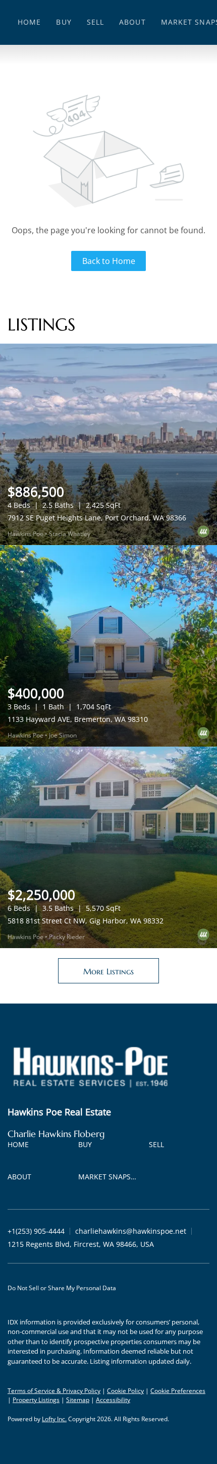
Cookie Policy (125, 1390)
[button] (21, 1146)
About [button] (132, 22)
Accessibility (113, 1399)
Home (29, 22)
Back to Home (108, 261)
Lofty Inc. (54, 1419)
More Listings (108, 971)
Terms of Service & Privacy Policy (54, 1390)
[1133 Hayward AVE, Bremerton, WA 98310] (108, 646)
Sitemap (77, 1399)
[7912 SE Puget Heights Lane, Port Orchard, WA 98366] (108, 444)
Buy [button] (63, 22)
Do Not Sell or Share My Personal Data (62, 1288)
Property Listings (36, 1399)
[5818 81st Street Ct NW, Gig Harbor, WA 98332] (108, 847)
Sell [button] (95, 22)
